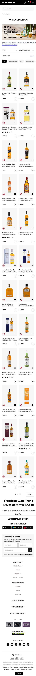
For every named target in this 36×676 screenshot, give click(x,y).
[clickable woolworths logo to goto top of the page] (18, 519)
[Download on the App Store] (7, 527)
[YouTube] (24, 644)
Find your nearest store (9, 45)
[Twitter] (12, 644)
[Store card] (9, 624)
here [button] (30, 669)
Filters (4, 50)
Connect (18, 586)
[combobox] (20, 9)
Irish (21, 61)
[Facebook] (8, 644)
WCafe (18, 590)
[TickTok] (28, 644)
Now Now (18, 594)
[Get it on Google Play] (17, 527)
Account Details (18, 577)
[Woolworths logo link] (8, 2)
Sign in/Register (18, 566)
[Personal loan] (26, 624)
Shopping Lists (18, 573)
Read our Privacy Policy (26, 554)
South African (30, 61)
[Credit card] (18, 624)
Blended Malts (13, 61)
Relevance (27, 50)
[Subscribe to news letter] (30, 550)
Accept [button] (19, 673)
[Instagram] (20, 644)
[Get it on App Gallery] (28, 527)
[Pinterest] (16, 644)
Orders (18, 570)
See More (18, 514)
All (4, 61)
